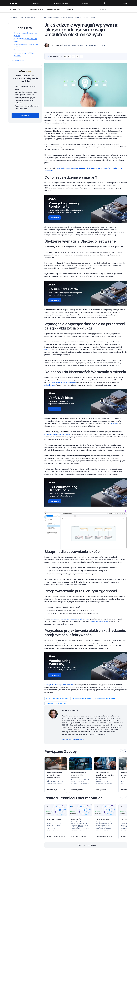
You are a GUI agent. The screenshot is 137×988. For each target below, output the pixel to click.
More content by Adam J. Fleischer (73, 739)
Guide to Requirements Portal (105, 698)
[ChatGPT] (65, 56)
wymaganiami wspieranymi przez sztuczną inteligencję (70, 619)
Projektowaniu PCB (34, 9)
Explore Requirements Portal (81, 698)
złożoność (114, 423)
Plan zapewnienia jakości (21, 50)
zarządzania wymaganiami (99, 621)
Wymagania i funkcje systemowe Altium (58, 685)
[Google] (77, 56)
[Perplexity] (69, 56)
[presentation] (125, 751)
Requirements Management (29, 17)
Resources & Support (60, 3)
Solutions (35, 3)
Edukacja (85, 3)
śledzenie (47, 349)
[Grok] (81, 56)
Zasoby (68, 9)
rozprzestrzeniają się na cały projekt (57, 434)
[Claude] (73, 56)
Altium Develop (49, 385)
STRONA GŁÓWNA (16, 9)
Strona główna (14, 17)
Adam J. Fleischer (56, 45)
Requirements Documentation (56, 703)
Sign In (125, 3)
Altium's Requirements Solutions (57, 698)
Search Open (104, 3)
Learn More (54, 217)
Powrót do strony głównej (87, 845)
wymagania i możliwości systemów (63, 382)
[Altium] (14, 3)
